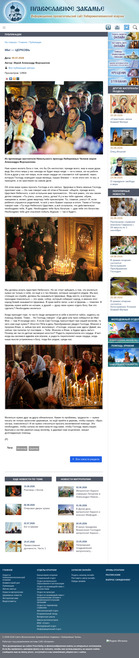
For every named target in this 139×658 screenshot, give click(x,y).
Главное (23, 42)
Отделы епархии (47, 570)
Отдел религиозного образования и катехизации (50, 582)
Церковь (33, 448)
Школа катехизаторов (47, 620)
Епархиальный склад (47, 614)
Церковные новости (12, 595)
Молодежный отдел (46, 626)
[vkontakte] (108, 27)
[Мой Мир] (18, 77)
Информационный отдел (49, 629)
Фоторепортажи (10, 598)
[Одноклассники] (14, 77)
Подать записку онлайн (82, 575)
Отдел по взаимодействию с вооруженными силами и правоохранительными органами (50, 598)
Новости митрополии (13, 592)
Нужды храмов (78, 581)
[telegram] (126, 27)
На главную (11, 42)
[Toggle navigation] (4, 27)
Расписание (113, 575)
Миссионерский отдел (47, 611)
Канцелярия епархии (47, 575)
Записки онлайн (81, 570)
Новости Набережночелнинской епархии (14, 577)
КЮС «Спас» (43, 623)
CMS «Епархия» (46, 641)
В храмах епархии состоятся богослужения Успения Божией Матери (123, 305)
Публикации (35, 42)
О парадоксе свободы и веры (122, 183)
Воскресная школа (46, 617)
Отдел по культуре (46, 592)
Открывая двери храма (37, 508)
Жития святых (9, 589)
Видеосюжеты (9, 601)
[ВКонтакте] (11, 77)
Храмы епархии (115, 570)
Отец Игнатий (118, 151)
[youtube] (117, 27)
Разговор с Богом (33, 490)
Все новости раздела (87, 459)
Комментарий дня (11, 583)
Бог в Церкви (31, 526)
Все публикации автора (22, 68)
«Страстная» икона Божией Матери (121, 120)
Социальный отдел (46, 578)
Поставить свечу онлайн (83, 578)
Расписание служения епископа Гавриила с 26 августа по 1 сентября (122, 226)
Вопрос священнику (118, 580)
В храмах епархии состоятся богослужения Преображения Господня (120, 266)
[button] (135, 27)
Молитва (22, 448)
